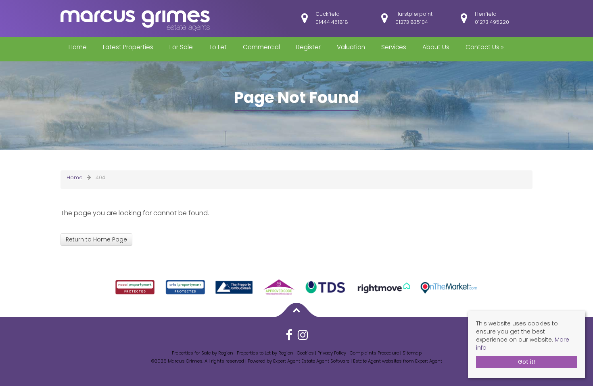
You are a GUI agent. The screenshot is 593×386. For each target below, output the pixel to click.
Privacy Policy (331, 353)
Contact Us (485, 47)
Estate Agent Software (325, 361)
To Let (218, 47)
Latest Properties (128, 47)
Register (308, 47)
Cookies (305, 353)
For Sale (181, 47)
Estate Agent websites (377, 361)
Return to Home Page (96, 239)
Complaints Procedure (374, 353)
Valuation (351, 47)
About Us (435, 47)
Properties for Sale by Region (202, 353)
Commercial (261, 47)
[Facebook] (289, 337)
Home (78, 47)
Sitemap (412, 353)
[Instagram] (303, 337)
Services (393, 47)
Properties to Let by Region (265, 353)
